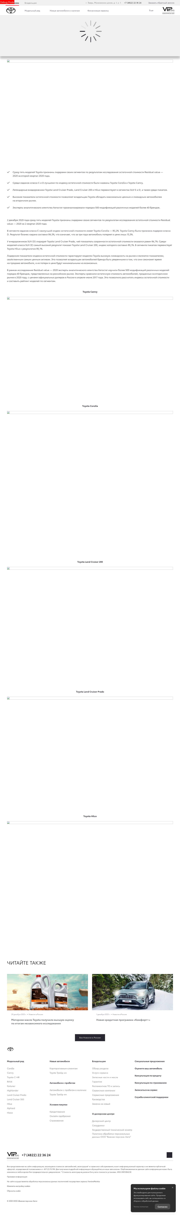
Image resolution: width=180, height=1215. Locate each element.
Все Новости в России (90, 1037)
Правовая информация (17, 1176)
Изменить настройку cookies (18, 1186)
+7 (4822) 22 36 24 (132, 2)
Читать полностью (141, 1206)
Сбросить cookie (14, 1191)
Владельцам (31, 2)
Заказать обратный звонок (161, 2)
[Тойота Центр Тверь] (168, 10)
